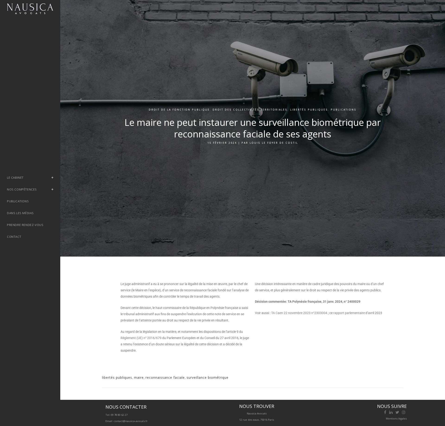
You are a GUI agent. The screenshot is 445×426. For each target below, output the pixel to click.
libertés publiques (117, 377)
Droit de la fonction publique (179, 109)
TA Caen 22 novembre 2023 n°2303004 (299, 313)
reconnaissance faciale (165, 377)
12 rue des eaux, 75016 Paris (256, 419)
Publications (343, 109)
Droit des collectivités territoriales (250, 109)
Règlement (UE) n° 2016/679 (141, 338)
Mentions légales (396, 418)
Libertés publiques (309, 109)
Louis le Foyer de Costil (274, 142)
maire (139, 377)
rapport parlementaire (349, 313)
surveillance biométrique (208, 377)
